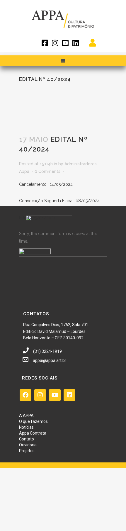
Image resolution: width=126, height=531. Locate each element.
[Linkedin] (69, 395)
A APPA (26, 415)
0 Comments (47, 171)
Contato (26, 439)
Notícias (26, 427)
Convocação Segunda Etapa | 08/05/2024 (59, 200)
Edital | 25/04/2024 (37, 217)
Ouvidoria (28, 444)
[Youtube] (55, 395)
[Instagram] (40, 395)
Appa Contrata (32, 433)
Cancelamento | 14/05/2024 (46, 184)
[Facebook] (25, 395)
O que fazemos (33, 421)
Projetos (27, 450)
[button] (63, 61)
